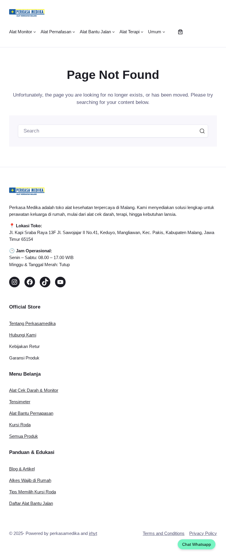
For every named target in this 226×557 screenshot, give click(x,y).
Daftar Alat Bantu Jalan (31, 503)
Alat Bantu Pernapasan (31, 413)
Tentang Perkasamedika (32, 323)
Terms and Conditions (164, 533)
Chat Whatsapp (196, 544)
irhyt (93, 533)
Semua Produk (23, 436)
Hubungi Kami (22, 334)
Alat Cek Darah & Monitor (33, 390)
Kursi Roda (20, 424)
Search (202, 131)
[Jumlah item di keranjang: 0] (180, 31)
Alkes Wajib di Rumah (30, 480)
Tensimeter (19, 401)
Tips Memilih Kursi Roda (32, 491)
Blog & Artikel (22, 468)
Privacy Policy (203, 533)
